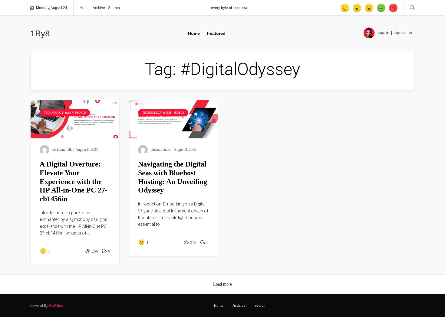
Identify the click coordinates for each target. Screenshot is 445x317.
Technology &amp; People (65, 112)
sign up (400, 33)
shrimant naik (62, 149)
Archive (99, 8)
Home (85, 8)
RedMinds (56, 305)
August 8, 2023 (86, 149)
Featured (216, 33)
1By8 (40, 33)
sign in (383, 33)
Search (114, 8)
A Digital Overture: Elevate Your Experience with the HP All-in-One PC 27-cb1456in (73, 181)
